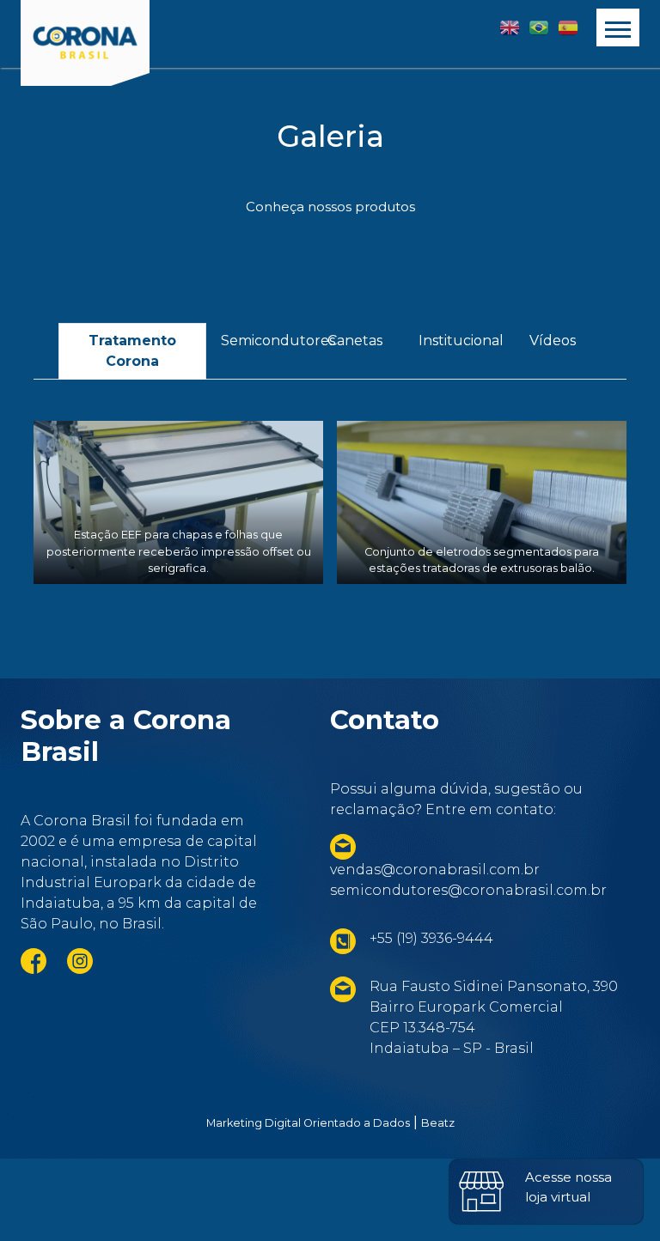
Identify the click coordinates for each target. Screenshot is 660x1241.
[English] (509, 27)
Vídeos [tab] (552, 340)
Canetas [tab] (354, 340)
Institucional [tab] (461, 340)
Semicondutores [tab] (263, 340)
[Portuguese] (538, 27)
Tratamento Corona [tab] (132, 350)
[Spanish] (568, 27)
